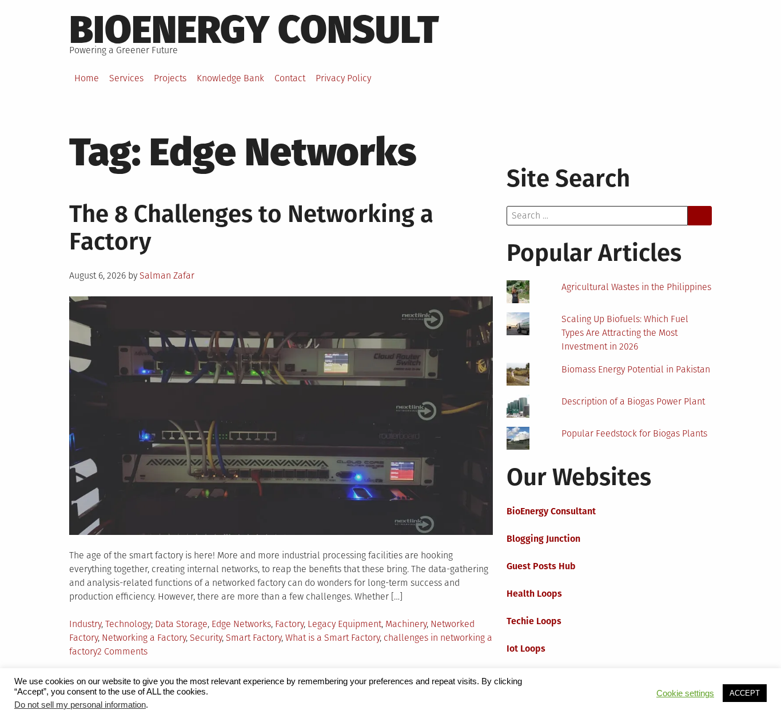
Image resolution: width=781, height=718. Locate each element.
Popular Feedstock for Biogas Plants (634, 433)
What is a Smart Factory (332, 637)
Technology (128, 623)
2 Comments (122, 651)
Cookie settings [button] (685, 693)
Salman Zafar (167, 275)
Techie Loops (534, 621)
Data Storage (181, 623)
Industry (85, 623)
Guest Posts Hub (541, 566)
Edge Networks (241, 623)
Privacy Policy (343, 78)
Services (126, 78)
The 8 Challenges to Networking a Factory (251, 228)
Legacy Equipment (344, 623)
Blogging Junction (543, 538)
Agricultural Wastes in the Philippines (636, 286)
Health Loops (534, 593)
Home (86, 78)
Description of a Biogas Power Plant (633, 401)
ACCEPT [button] (745, 693)
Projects (170, 78)
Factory (289, 623)
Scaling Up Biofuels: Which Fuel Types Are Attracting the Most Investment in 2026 (624, 333)
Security (206, 637)
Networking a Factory (144, 637)
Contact (289, 78)
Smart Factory (253, 637)
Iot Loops (526, 648)
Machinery (406, 623)
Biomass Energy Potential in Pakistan (635, 369)
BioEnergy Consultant (551, 511)
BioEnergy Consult (254, 29)
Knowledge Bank (230, 78)
